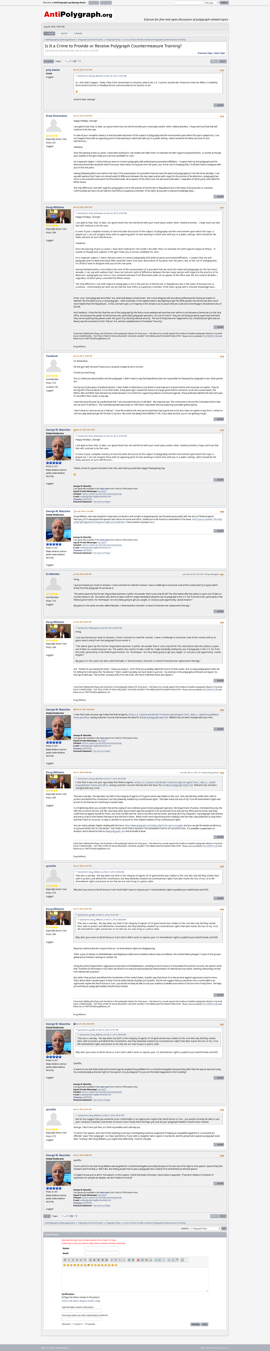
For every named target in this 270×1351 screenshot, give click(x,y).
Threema (77, 499)
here (152, 522)
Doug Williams (55, 207)
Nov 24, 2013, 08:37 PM (82, 207)
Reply (214, 61)
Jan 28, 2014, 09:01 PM (82, 622)
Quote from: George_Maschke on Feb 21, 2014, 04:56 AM (102, 778)
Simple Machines (62, 1348)
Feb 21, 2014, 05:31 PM (82, 1109)
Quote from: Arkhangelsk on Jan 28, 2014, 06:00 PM (100, 628)
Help (202, 1348)
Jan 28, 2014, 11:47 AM (84, 511)
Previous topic (205, 53)
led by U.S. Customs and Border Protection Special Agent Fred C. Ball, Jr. (163, 714)
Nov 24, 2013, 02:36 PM (82, 116)
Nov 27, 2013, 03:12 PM (85, 430)
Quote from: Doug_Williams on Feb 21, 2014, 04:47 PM (101, 1115)
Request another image (90, 1301)
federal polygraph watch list (154, 717)
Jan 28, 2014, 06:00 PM (82, 574)
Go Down (48, 61)
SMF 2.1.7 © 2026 (48, 1348)
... (68, 61)
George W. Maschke (58, 429)
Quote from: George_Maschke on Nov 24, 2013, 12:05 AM (102, 76)
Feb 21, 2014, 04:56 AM (85, 709)
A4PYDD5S (87, 499)
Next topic (219, 53)
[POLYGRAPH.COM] (47, 236)
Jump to (185, 1228)
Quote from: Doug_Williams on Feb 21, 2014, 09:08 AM (101, 872)
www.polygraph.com (115, 831)
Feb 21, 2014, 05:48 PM (82, 1155)
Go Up (47, 1216)
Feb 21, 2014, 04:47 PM (82, 909)
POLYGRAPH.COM (210, 336)
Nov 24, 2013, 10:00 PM (82, 356)
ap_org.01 (102, 491)
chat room (104, 488)
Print (222, 61)
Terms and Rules (212, 1348)
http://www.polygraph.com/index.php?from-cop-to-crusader (154, 825)
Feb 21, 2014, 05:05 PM (85, 1024)
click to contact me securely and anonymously (102, 494)
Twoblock (52, 356)
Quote (220, 105)
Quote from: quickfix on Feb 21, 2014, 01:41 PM (98, 915)
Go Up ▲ (225, 1348)
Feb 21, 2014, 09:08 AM (82, 772)
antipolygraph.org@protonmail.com (95, 496)
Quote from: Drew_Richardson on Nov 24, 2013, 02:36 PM (102, 213)
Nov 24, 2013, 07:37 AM (82, 70)
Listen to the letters (70, 1301)
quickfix (51, 866)
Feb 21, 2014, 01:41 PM (82, 866)
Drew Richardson (56, 116)
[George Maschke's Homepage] (47, 479)
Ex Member (53, 574)
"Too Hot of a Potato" (102, 501)
